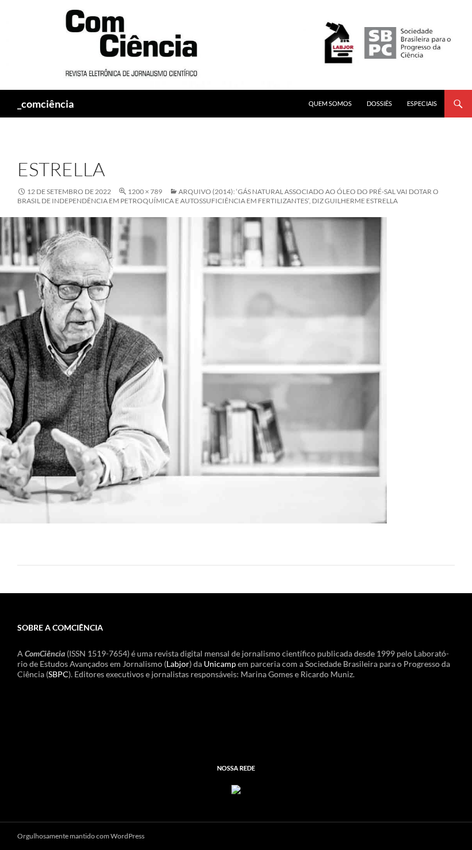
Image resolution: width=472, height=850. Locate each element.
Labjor (177, 664)
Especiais (422, 103)
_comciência (45, 103)
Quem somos (330, 103)
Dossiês (379, 103)
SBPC (58, 674)
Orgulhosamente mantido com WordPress (80, 836)
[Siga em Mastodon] (236, 788)
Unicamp (220, 664)
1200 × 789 (145, 191)
